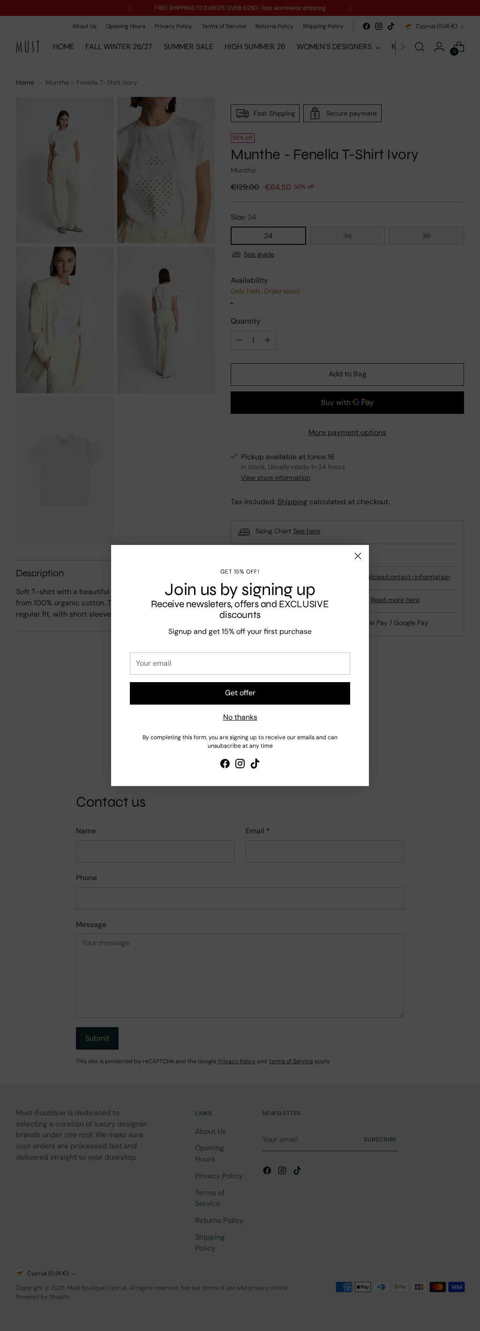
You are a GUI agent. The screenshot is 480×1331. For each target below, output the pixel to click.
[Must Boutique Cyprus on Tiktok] (255, 765)
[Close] (358, 556)
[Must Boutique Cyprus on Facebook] (225, 765)
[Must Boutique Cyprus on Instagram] (240, 765)
